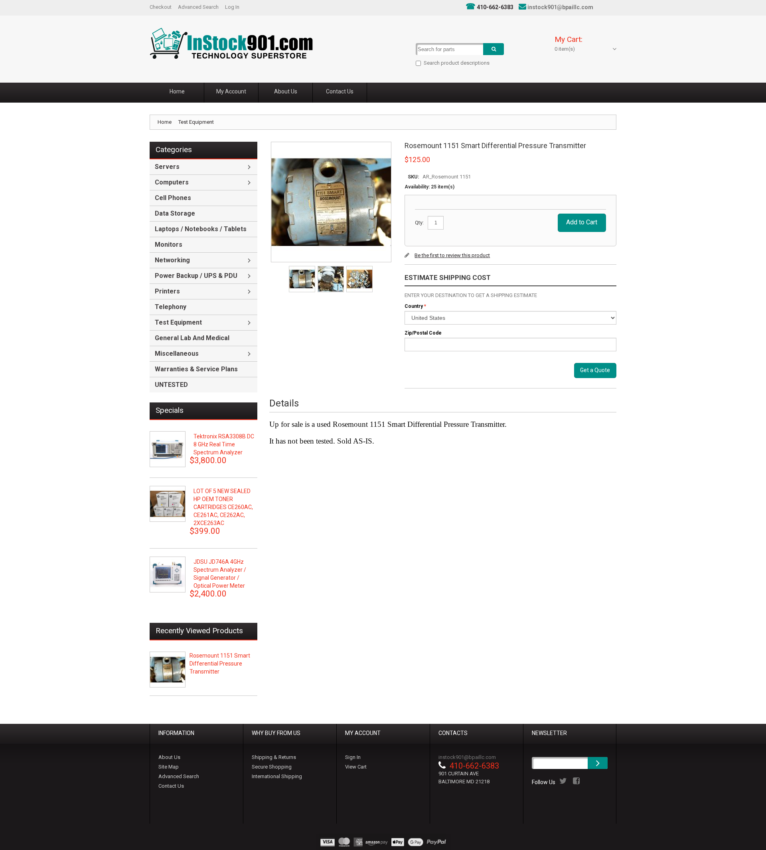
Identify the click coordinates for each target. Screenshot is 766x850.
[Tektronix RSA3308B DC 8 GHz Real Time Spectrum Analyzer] (168, 449)
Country (414, 306)
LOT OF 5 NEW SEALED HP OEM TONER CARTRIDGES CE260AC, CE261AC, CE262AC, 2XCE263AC (223, 507)
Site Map (168, 767)
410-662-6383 (495, 7)
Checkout (161, 7)
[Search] (493, 49)
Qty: (419, 223)
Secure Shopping (272, 767)
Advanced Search (198, 7)
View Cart (356, 767)
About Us (169, 757)
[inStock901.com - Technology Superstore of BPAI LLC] (231, 43)
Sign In (353, 757)
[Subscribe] (598, 763)
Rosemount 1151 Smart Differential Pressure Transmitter (220, 663)
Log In (232, 7)
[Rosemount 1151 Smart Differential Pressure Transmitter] (302, 268)
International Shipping (277, 776)
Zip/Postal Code (423, 333)
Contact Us (171, 786)
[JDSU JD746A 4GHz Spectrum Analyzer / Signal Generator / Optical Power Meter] (168, 574)
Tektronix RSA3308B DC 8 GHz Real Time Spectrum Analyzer (223, 444)
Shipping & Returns (274, 757)
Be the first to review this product (452, 255)
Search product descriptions (457, 63)
